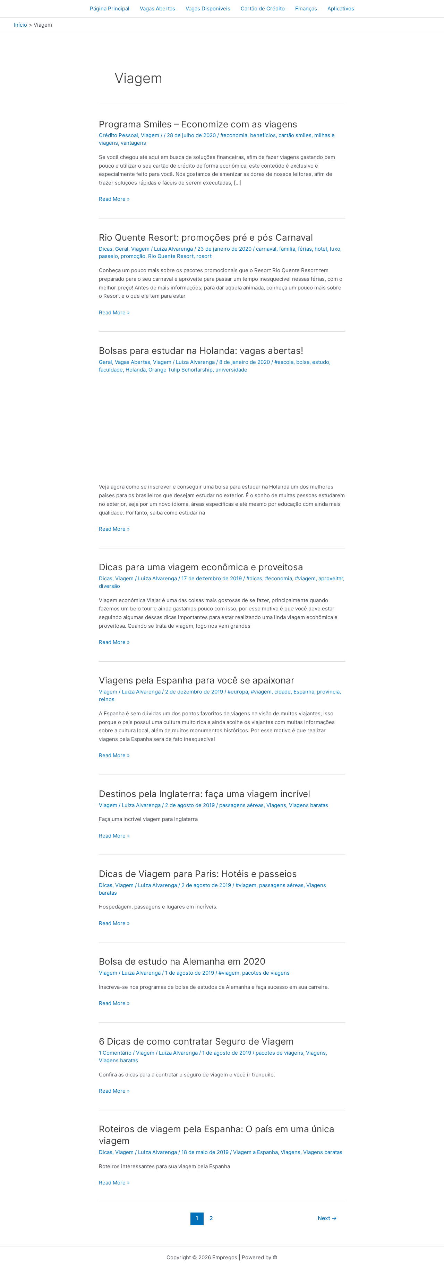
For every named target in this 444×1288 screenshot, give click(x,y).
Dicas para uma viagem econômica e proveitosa (201, 567)
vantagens (133, 143)
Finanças (306, 8)
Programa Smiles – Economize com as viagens (198, 124)
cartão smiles (295, 135)
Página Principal (109, 8)
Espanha (303, 691)
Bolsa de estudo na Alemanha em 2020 (182, 961)
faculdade (111, 369)
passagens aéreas (241, 805)
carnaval (266, 248)
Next (327, 1218)
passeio (108, 256)
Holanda (136, 369)
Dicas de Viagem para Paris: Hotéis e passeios (198, 873)
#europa (238, 691)
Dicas (105, 248)
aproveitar (330, 578)
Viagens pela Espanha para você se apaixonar (196, 680)
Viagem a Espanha (255, 1152)
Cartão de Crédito (263, 8)
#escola (283, 362)
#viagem (305, 578)
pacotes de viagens (266, 972)
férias (305, 248)
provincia (328, 691)
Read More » (114, 199)
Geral (121, 248)
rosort (204, 256)
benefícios (263, 135)
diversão (109, 586)
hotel (321, 248)
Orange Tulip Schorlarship (180, 369)
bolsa (302, 362)
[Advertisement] (222, 427)
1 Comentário (115, 1052)
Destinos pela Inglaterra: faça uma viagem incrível (204, 793)
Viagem (150, 135)
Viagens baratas (308, 805)
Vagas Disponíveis (208, 8)
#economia (233, 135)
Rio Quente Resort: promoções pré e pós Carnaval (206, 237)
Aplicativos (340, 8)
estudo (320, 362)
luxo (335, 248)
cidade (282, 691)
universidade (231, 369)
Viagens (276, 805)
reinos (106, 699)
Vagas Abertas (157, 8)
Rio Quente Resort (171, 256)
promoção (133, 256)
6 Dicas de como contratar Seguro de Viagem (196, 1041)
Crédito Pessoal (118, 135)
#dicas (254, 578)
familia (287, 248)
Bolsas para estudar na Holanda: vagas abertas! (201, 350)
